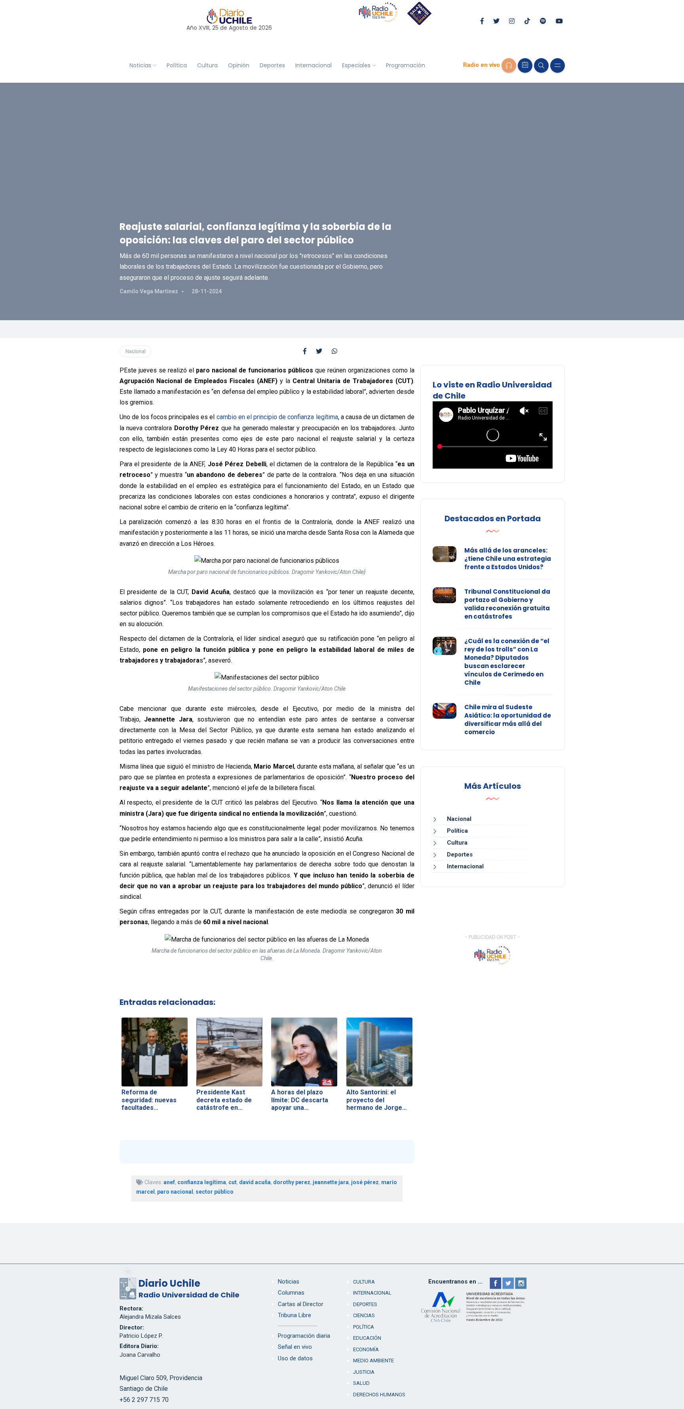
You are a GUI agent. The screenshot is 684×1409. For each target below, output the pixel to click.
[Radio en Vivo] (509, 65)
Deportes (272, 65)
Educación (367, 1338)
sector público (215, 1192)
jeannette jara (331, 1182)
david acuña (255, 1182)
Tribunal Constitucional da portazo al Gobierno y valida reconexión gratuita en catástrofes (507, 604)
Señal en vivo (295, 1346)
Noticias (140, 65)
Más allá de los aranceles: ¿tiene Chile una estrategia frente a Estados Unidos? (507, 558)
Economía (366, 1349)
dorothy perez (291, 1182)
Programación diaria (304, 1335)
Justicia (363, 1372)
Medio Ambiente (373, 1360)
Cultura (207, 65)
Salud (361, 1383)
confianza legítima (201, 1182)
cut (232, 1182)
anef (169, 1182)
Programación (405, 65)
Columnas (291, 1292)
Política (177, 65)
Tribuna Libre (294, 1315)
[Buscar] (541, 65)
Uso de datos (295, 1358)
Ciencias (364, 1315)
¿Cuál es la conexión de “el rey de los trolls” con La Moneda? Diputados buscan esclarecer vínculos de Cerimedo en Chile (506, 662)
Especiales (356, 65)
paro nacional (175, 1192)
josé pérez (365, 1182)
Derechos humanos (379, 1395)
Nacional (135, 351)
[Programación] (525, 65)
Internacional (313, 65)
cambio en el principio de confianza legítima (277, 417)
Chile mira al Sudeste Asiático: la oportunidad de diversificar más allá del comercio (507, 719)
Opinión (238, 65)
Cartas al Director (300, 1304)
